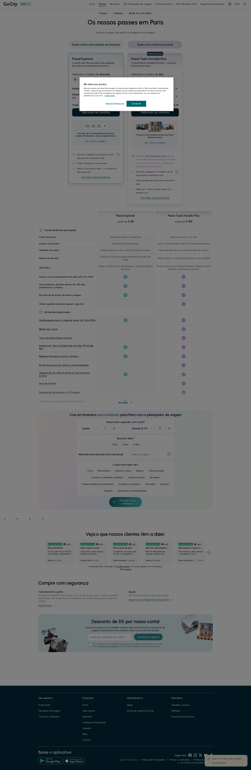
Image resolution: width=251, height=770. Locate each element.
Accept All (136, 104)
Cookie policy (109, 96)
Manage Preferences (115, 103)
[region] (126, 94)
